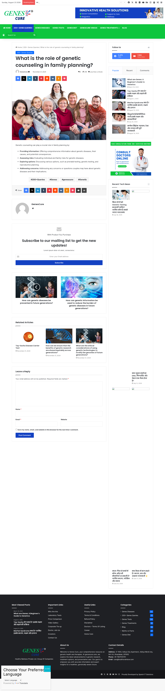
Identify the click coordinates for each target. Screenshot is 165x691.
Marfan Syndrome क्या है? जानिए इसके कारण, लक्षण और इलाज (138, 105)
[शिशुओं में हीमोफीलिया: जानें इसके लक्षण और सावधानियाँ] (119, 117)
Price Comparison (55, 619)
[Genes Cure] (18, 14)
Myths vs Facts (128, 631)
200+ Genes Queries (23, 28)
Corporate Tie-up (54, 626)
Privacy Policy (89, 612)
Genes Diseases (42, 28)
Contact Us (52, 638)
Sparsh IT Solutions (146, 674)
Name (18, 409)
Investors (51, 634)
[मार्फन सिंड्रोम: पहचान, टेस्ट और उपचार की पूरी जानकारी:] (119, 129)
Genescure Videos (88, 28)
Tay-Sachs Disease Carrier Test (27, 346)
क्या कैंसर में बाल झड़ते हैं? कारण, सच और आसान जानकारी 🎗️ (140, 573)
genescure (68, 179)
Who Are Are (53, 612)
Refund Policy (89, 619)
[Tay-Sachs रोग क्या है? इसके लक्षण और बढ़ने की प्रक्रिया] (119, 94)
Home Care (88, 634)
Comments (144, 70)
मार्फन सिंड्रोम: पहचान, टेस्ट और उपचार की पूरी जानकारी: (138, 128)
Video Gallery (53, 623)
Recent (129, 70)
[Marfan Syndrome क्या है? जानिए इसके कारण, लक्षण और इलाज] (119, 105)
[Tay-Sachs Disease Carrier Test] (29, 335)
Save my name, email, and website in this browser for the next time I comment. (48, 430)
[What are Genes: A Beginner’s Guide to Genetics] (119, 82)
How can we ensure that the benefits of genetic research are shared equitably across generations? (58, 349)
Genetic (83, 179)
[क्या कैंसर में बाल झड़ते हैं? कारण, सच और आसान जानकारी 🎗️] (140, 478)
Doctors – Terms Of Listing (94, 626)
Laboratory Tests (54, 615)
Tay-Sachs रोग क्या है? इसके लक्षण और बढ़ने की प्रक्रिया (137, 93)
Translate (23, 683)
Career (87, 630)
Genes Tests (58, 28)
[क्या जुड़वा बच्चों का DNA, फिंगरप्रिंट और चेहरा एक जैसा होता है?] (140, 280)
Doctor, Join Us (54, 630)
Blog (124, 28)
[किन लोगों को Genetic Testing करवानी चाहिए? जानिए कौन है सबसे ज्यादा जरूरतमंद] (121, 195)
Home (8, 28)
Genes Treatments (109, 28)
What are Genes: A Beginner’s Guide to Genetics (136, 82)
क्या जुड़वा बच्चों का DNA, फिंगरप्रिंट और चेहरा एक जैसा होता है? (55, 2)
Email (18, 419)
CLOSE (47, 669)
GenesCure (24, 72)
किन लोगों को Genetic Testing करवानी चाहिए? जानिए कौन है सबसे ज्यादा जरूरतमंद (120, 207)
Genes (54, 179)
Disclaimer (88, 623)
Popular (115, 70)
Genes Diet (72, 28)
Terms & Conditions (91, 615)
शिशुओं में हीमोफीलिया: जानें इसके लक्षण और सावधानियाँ (136, 116)
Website (64, 419)
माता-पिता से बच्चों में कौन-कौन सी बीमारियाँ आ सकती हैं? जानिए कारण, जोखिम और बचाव (121, 576)
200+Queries (38, 179)
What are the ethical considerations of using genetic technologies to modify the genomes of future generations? (89, 350)
